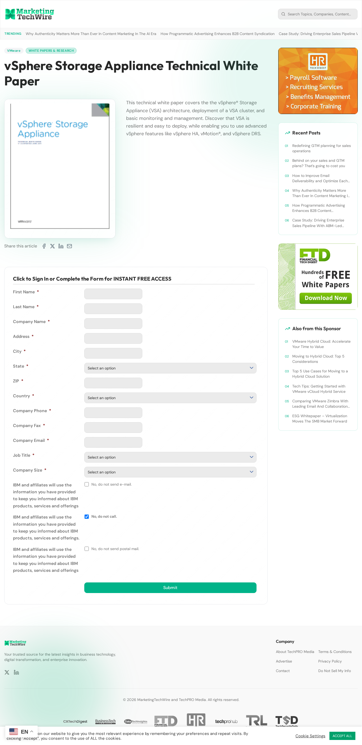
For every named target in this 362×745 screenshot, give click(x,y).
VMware (14, 51)
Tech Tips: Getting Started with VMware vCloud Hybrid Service (319, 389)
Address (23, 336)
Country (23, 396)
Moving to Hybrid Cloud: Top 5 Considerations (318, 359)
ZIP (18, 381)
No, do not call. (104, 516)
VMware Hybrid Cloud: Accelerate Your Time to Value (321, 344)
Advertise (284, 661)
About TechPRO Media (295, 651)
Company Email (31, 440)
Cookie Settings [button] (310, 736)
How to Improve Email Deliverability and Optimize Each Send (320, 178)
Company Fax (29, 425)
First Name (26, 292)
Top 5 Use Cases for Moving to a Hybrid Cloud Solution (320, 374)
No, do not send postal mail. (115, 548)
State (20, 366)
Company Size (29, 470)
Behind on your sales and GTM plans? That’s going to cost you (318, 163)
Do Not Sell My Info (334, 670)
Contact (283, 670)
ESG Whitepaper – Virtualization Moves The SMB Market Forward (319, 418)
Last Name (26, 307)
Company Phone (32, 410)
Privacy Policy (330, 661)
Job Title (23, 455)
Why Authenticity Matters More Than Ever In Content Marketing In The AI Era (91, 33)
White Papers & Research (51, 51)
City (19, 351)
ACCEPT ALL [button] (342, 736)
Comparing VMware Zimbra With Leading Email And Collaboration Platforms (320, 404)
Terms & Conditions (335, 651)
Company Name (31, 321)
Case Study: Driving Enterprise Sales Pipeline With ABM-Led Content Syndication (318, 223)
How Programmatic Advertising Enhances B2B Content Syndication (218, 33)
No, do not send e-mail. (111, 484)
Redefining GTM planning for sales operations (321, 148)
